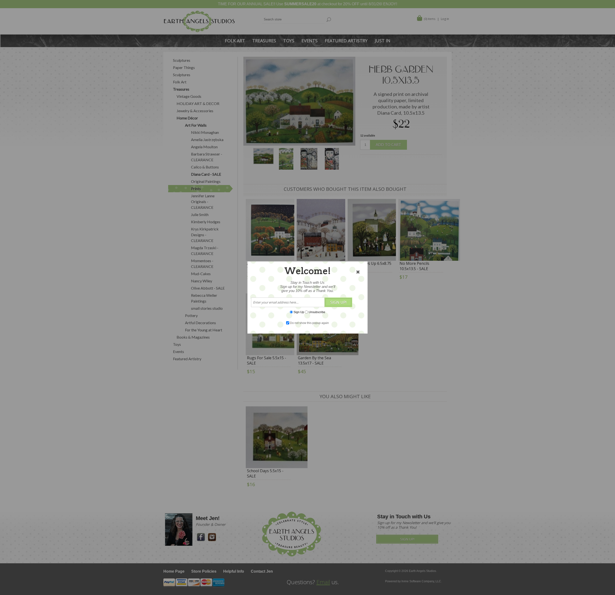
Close (358, 272)
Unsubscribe (317, 312)
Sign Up (299, 312)
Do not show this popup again (309, 323)
